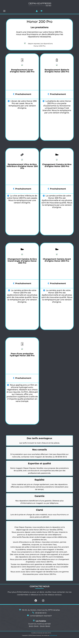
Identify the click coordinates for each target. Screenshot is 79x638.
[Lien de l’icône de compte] (37, 11)
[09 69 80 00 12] (39, 613)
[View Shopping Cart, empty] (41, 11)
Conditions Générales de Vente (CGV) (41, 633)
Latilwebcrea (53, 635)
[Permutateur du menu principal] (4, 11)
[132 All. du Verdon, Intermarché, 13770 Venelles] (39, 610)
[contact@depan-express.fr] (39, 616)
